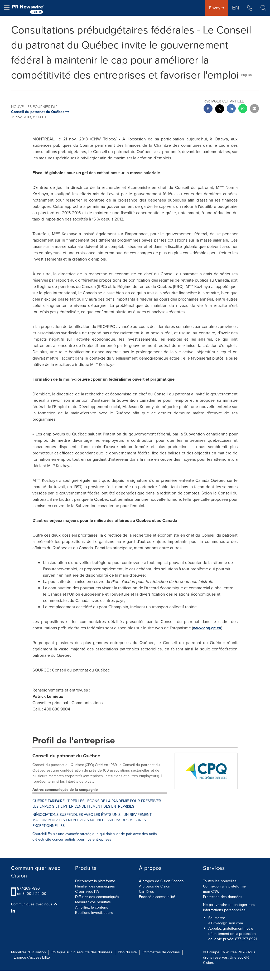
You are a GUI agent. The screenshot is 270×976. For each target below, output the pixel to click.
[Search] (263, 8)
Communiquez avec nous (32, 904)
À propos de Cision (154, 886)
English (246, 74)
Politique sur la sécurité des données (81, 952)
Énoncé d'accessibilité (157, 897)
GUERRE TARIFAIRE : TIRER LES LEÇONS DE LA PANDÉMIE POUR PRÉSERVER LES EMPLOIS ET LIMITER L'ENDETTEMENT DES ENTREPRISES (96, 803)
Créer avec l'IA (87, 891)
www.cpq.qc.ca (207, 628)
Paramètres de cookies (161, 952)
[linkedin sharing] (231, 109)
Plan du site (127, 952)
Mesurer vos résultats (93, 902)
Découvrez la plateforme (95, 881)
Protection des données (222, 897)
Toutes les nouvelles (220, 881)
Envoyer (216, 8)
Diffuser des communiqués (97, 897)
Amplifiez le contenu (91, 907)
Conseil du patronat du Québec (66, 755)
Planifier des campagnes (95, 886)
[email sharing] (254, 109)
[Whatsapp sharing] (242, 109)
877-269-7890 (28, 888)
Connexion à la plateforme (224, 886)
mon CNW (211, 891)
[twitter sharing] (219, 109)
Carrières (146, 891)
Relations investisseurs (94, 912)
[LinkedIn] (14, 911)
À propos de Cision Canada (161, 881)
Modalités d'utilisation (28, 952)
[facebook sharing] (208, 109)
